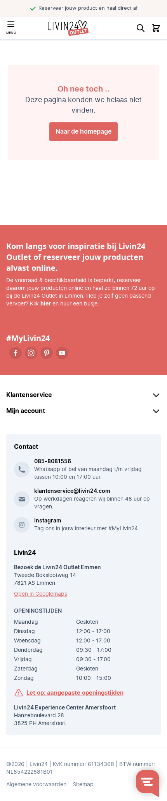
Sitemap (83, 784)
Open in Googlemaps (40, 594)
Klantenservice (29, 395)
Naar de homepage (83, 132)
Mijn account (25, 411)
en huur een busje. (69, 304)
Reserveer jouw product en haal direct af (87, 8)
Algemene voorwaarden (36, 784)
